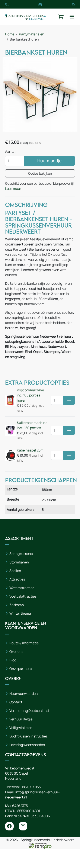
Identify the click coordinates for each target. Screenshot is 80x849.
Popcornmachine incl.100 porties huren (30, 395)
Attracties (17, 579)
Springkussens (21, 553)
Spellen (15, 570)
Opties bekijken (40, 173)
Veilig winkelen (20, 727)
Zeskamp (16, 604)
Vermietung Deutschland (29, 710)
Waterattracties (21, 587)
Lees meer (13, 188)
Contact (15, 702)
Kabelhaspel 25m (30, 450)
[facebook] (9, 826)
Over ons (16, 651)
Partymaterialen (31, 34)
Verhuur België (20, 719)
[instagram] (23, 826)
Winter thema (20, 613)
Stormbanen (19, 562)
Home (9, 34)
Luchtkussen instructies (28, 736)
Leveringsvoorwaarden (27, 744)
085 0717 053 (31, 787)
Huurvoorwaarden (23, 693)
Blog (12, 660)
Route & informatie (24, 643)
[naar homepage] (25, 16)
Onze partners (20, 668)
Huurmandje (49, 161)
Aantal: (10, 151)
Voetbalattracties (22, 596)
